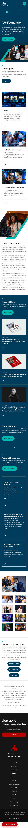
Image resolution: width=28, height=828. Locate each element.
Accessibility (14, 805)
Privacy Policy (14, 802)
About (14, 795)
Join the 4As (14, 763)
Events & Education (14, 784)
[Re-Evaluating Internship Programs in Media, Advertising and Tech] (3, 380)
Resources (14, 777)
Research (14, 780)
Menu (24, 4)
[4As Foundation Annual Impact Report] (14, 563)
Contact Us (14, 770)
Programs (14, 791)
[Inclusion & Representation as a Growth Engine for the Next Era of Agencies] (3, 348)
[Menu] (6, 12)
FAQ (14, 798)
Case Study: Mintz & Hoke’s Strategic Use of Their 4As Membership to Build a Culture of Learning (13, 517)
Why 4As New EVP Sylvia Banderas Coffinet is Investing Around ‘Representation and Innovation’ (13, 409)
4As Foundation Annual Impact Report (12, 545)
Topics (14, 773)
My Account (14, 766)
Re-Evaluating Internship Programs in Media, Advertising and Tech (14, 375)
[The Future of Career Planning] (14, 505)
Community (14, 788)
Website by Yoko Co (14, 818)
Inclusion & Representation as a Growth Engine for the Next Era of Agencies (13, 341)
